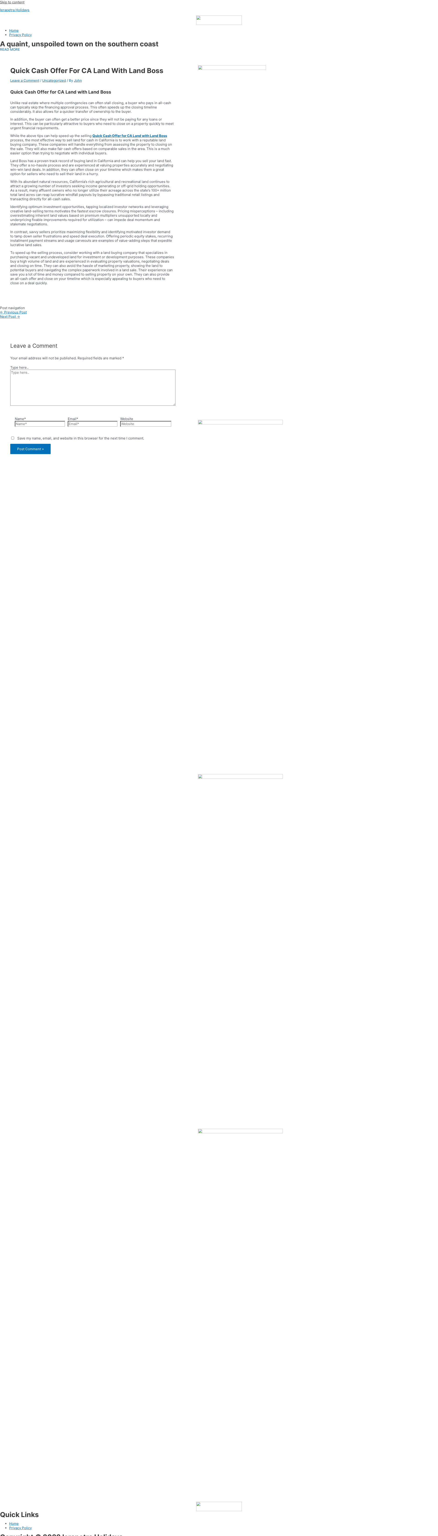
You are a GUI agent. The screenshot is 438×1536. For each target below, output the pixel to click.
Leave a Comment (24, 80)
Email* (73, 419)
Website (126, 419)
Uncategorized (54, 80)
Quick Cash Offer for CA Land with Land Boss (129, 136)
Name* (20, 419)
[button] (10, 49)
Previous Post (13, 312)
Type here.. (19, 367)
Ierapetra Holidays (14, 10)
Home (14, 30)
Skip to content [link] (12, 2)
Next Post (10, 316)
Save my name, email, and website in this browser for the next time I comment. (80, 438)
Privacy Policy (20, 35)
